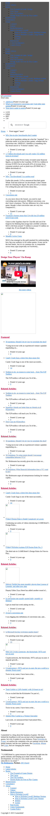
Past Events (14, 41)
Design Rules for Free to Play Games (24, 16)
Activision (41, 739)
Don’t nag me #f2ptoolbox (15, 422)
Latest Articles (11, 5)
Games (17, 39)
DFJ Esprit (25, 763)
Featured (5, 337)
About (8, 22)
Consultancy (10, 20)
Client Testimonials (17, 43)
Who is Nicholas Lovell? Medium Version (30, 32)
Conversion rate (11, 195)
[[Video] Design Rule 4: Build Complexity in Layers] (13, 517)
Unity (6, 745)
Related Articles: (8, 388)
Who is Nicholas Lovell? (19, 30)
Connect (13, 24)
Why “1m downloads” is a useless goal (20, 176)
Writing (17, 37)
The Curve (14, 11)
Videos (12, 26)
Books (8, 7)
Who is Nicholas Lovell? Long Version (29, 34)
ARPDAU (9, 102)
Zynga (3, 741)
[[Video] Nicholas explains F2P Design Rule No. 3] (13, 546)
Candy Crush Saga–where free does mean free (23, 358)
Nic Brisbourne (7, 763)
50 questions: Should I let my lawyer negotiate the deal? (26, 342)
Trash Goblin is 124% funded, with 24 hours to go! (24, 689)
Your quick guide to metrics (16, 108)
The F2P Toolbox (16, 13)
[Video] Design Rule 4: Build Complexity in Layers (25, 519)
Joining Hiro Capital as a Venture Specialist (21, 716)
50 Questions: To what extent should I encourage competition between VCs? (24, 456)
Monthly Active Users (14, 236)
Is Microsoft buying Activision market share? (22, 632)
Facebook (36, 743)
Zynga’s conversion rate (14, 613)
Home (8, 3)
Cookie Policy (15, 45)
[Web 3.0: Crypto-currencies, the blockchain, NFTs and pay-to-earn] (13, 650)
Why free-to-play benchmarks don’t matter (21, 135)
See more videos (25, 290)
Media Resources (16, 28)
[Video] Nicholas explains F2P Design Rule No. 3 (24, 547)
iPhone (43, 743)
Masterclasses (11, 18)
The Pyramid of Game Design (21, 9)
